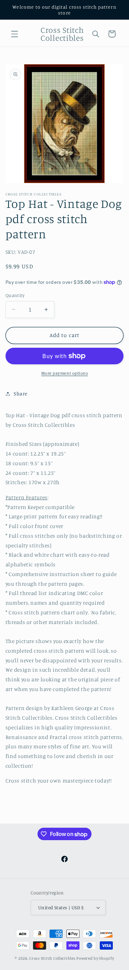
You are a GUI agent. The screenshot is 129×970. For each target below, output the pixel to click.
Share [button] (21, 393)
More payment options (64, 373)
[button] (14, 34)
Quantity (15, 295)
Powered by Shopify (95, 958)
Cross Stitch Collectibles (52, 958)
